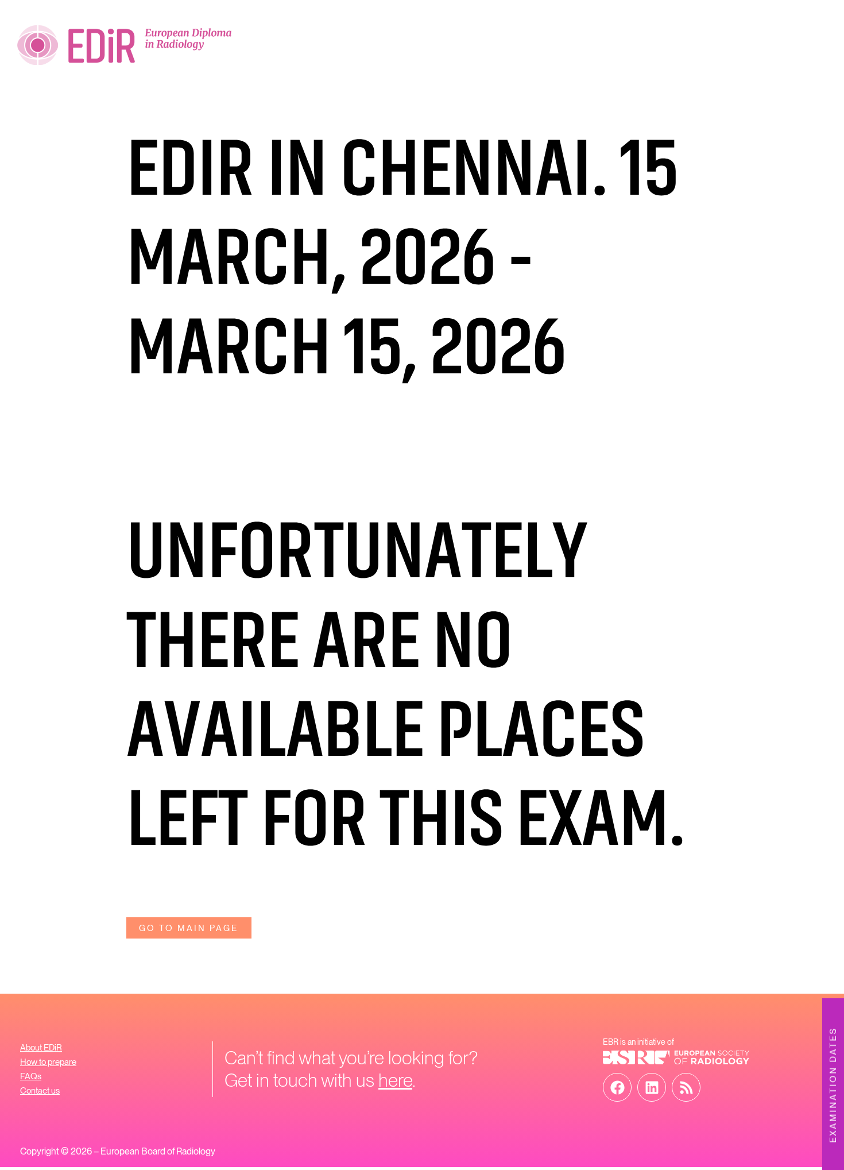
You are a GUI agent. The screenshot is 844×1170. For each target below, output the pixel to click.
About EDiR (41, 1047)
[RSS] (686, 1087)
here (395, 1080)
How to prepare (48, 1062)
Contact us (40, 1091)
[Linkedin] (651, 1087)
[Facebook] (617, 1087)
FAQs (30, 1076)
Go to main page (188, 928)
